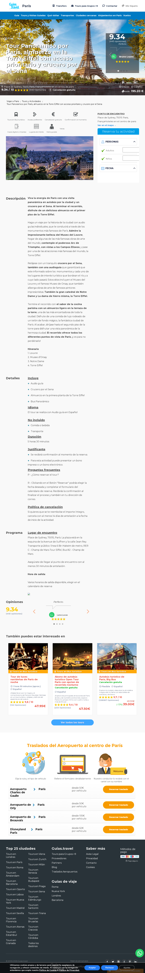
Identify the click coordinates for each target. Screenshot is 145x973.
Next (133, 54)
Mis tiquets (131, 6)
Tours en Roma (14, 867)
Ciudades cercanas (86, 15)
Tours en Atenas (15, 926)
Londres (56, 895)
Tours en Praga (36, 886)
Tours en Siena (36, 891)
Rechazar (109, 967)
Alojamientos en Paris (110, 15)
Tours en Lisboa (15, 894)
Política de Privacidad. (69, 970)
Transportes (67, 15)
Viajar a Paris (13, 101)
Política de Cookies (48, 970)
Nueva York (58, 891)
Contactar (111, 6)
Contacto (91, 862)
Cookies (90, 867)
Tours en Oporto (15, 889)
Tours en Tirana (37, 913)
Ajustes (126, 967)
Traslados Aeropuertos (64, 871)
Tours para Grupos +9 (86, 6)
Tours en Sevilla (15, 913)
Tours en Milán (36, 864)
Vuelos (127, 15)
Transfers (61, 6)
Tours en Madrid (15, 908)
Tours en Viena (36, 854)
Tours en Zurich (37, 859)
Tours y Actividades (31, 101)
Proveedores (59, 858)
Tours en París (14, 862)
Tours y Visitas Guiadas (33, 15)
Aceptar (92, 967)
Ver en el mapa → (107, 125)
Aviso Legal (92, 854)
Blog (54, 867)
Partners (57, 862)
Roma (55, 887)
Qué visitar (53, 15)
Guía (16, 15)
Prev (111, 54)
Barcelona (57, 900)
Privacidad (92, 858)
